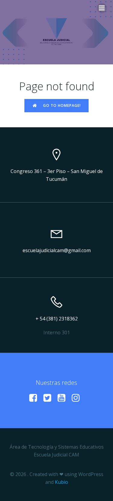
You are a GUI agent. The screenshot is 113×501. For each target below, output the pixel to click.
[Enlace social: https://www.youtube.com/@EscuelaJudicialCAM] (64, 398)
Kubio (61, 482)
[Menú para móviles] (102, 8)
